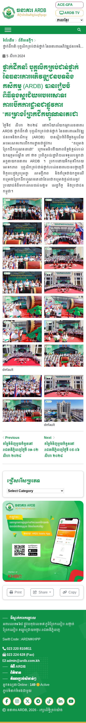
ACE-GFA (65, 4)
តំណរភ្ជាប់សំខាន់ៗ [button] (23, 678)
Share (43, 592)
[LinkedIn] (61, 701)
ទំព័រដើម (8, 40)
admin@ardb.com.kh (23, 660)
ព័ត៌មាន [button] (15, 672)
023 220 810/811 (19, 648)
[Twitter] (28, 701)
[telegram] (39, 701)
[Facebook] (8, 701)
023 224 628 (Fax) (20, 654)
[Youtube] (72, 701)
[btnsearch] (79, 30)
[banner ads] (43, 541)
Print (18, 592)
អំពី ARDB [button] (18, 666)
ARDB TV (72, 13)
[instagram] (18, 701)
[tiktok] (50, 701)
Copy (72, 592)
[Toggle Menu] (8, 30)
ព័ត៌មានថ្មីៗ (25, 40)
